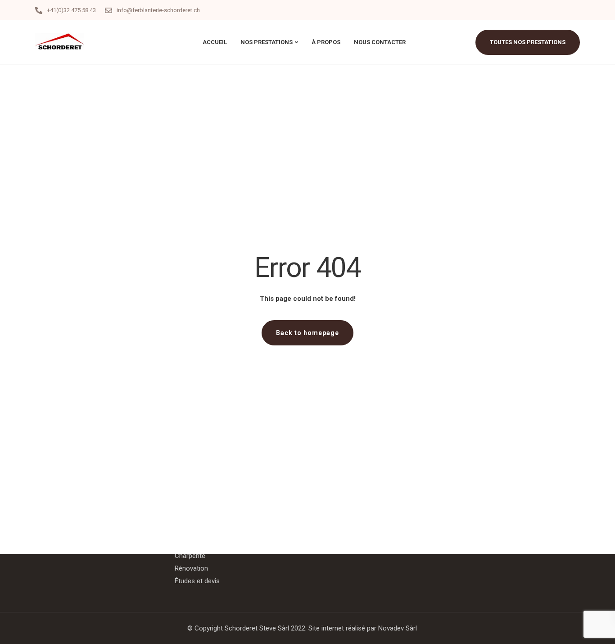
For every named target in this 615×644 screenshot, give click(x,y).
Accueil (215, 42)
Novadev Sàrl (397, 628)
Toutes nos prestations (527, 42)
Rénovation (191, 568)
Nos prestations (266, 42)
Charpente (190, 556)
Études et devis (197, 581)
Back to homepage (307, 332)
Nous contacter (380, 42)
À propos (326, 42)
